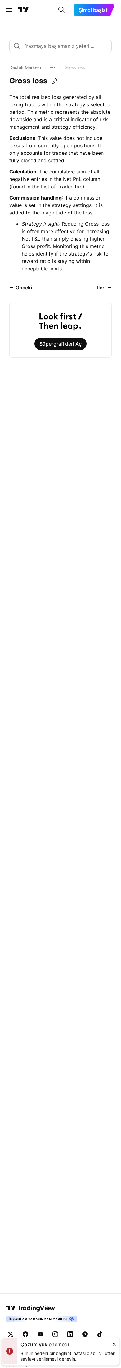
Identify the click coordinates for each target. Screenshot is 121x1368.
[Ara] (61, 10)
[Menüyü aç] (9, 10)
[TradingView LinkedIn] (70, 1334)
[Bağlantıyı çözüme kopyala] (54, 81)
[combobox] (60, 46)
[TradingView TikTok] (100, 1334)
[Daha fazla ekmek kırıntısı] (53, 67)
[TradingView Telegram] (85, 1334)
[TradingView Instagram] (55, 1334)
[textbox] (63, 46)
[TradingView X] (10, 1334)
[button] (25, 67)
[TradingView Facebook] (25, 1334)
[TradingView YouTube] (40, 1334)
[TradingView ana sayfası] (23, 10)
